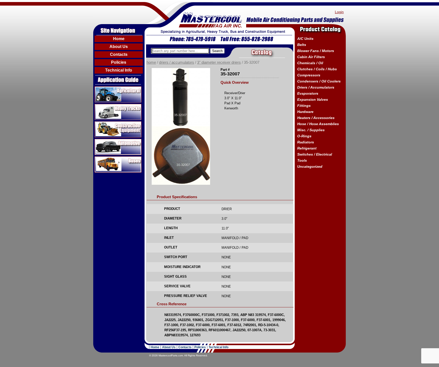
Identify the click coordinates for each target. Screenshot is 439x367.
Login (339, 12)
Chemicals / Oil (310, 63)
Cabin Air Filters (311, 57)
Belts (301, 45)
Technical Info (118, 70)
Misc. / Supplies (311, 130)
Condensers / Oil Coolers (319, 81)
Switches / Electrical (314, 154)
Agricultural (105, 88)
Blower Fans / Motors (315, 51)
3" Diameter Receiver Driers (219, 62)
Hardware (305, 112)
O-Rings (304, 136)
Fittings (304, 106)
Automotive (105, 141)
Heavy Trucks (107, 106)
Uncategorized (309, 166)
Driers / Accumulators (176, 62)
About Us (118, 46)
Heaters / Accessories (316, 118)
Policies (118, 62)
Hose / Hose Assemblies (318, 124)
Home (118, 39)
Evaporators (307, 93)
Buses (100, 158)
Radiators (305, 142)
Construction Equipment (116, 123)
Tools (302, 160)
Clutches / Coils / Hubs (317, 69)
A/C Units (305, 39)
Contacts (119, 54)
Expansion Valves (312, 99)
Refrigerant (307, 148)
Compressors (308, 75)
